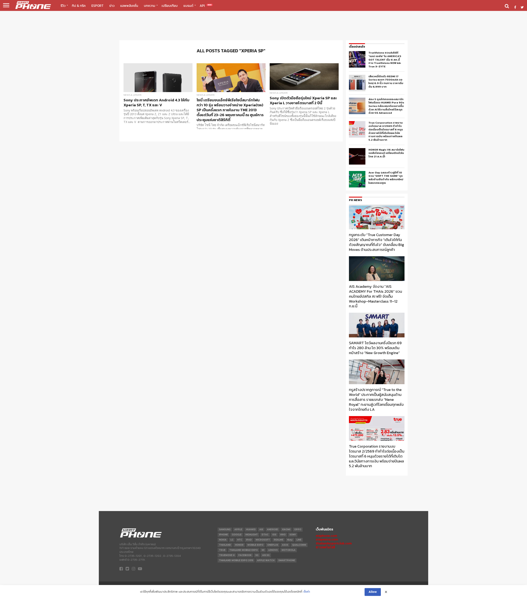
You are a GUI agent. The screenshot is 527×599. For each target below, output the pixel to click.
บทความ (149, 5)
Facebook (245, 555)
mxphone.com (326, 536)
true (222, 550)
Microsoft (263, 539)
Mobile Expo (255, 545)
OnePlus (272, 545)
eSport (97, 5)
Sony (292, 534)
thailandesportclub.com (334, 543)
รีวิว (63, 5)
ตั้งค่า (306, 592)
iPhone (223, 534)
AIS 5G (265, 555)
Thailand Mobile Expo (243, 550)
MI (263, 550)
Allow (373, 592)
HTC (239, 539)
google (236, 534)
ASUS (285, 545)
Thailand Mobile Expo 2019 (236, 560)
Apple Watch (265, 560)
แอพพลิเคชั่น (129, 5)
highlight (251, 534)
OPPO (297, 529)
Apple (238, 529)
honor (239, 545)
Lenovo (273, 550)
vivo (283, 534)
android (272, 529)
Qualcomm (299, 545)
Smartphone (286, 560)
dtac (265, 534)
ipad (249, 539)
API (206, 5)
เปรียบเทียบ (170, 5)
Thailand (225, 545)
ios (274, 534)
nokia (222, 539)
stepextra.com (327, 539)
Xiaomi (286, 529)
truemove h (226, 555)
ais (261, 529)
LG (231, 539)
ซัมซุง (290, 539)
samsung (225, 529)
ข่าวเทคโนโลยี (325, 547)
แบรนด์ (188, 5)
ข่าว (111, 5)
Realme (278, 539)
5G (256, 555)
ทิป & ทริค (79, 5)
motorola (288, 550)
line (298, 539)
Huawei (250, 529)
